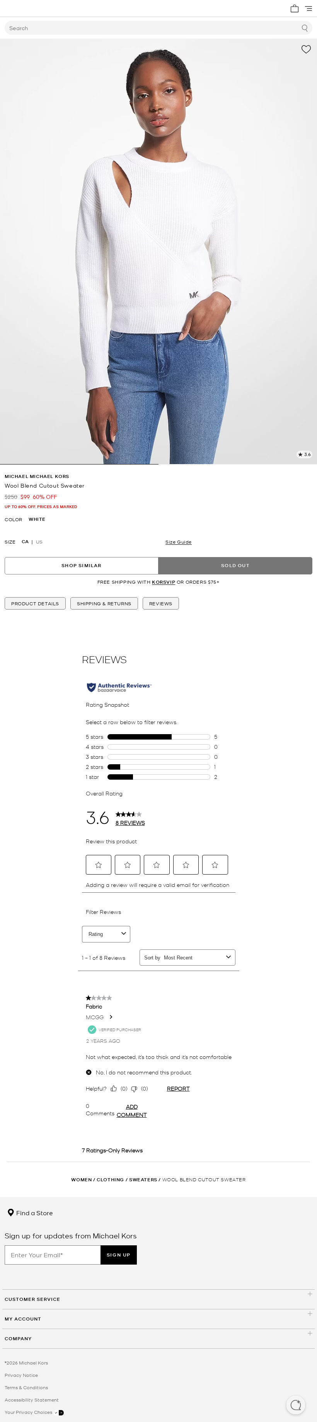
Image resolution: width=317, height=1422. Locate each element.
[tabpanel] (158, 251)
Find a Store (34, 1212)
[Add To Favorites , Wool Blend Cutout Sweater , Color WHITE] (306, 49)
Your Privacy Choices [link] (29, 1412)
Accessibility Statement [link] (32, 1400)
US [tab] (39, 541)
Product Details (35, 603)
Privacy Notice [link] (21, 1375)
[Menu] (308, 8)
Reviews (160, 603)
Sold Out (235, 565)
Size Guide (178, 541)
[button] (295, 1405)
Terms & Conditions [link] (26, 1387)
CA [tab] (25, 541)
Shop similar (81, 565)
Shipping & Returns (104, 603)
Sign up (119, 1254)
